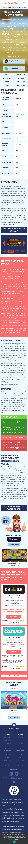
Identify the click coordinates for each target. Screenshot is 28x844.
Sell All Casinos (14, 675)
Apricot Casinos (14, 544)
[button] (3, 243)
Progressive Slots (20, 115)
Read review (14, 717)
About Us (20, 754)
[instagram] (11, 774)
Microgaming (5, 410)
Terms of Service (20, 763)
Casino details (14, 623)
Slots (20, 740)
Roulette (20, 746)
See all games (14, 688)
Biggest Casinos (8, 746)
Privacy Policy (20, 760)
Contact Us (20, 757)
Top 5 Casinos (7, 737)
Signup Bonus (7, 760)
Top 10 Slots (20, 737)
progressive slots (14, 7)
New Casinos (7, 740)
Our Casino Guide (20, 765)
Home (3, 7)
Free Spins (7, 754)
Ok (14, 841)
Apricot (18, 98)
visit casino (13, 616)
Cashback (7, 763)
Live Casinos (8, 743)
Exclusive (7, 765)
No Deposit (7, 757)
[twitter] (17, 774)
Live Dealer (20, 749)
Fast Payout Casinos (7, 749)
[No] (26, 838)
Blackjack (20, 743)
